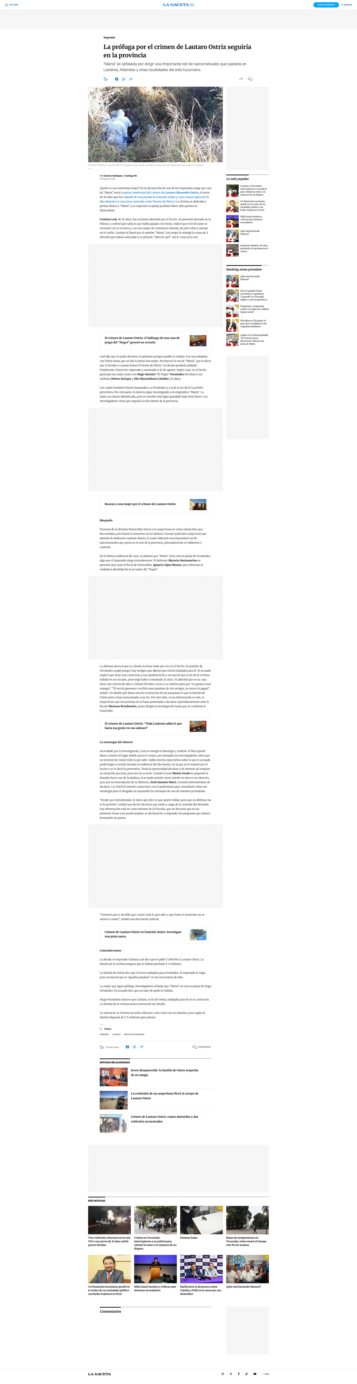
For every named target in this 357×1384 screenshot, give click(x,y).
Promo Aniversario (326, 5)
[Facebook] (239, 1374)
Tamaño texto (112, 1047)
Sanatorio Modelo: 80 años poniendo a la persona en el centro (254, 248)
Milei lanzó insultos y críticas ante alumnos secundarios (251, 219)
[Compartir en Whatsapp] (123, 80)
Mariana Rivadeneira (134, 1034)
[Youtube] (255, 1374)
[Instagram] (223, 1374)
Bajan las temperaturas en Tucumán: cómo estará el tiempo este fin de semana (246, 1241)
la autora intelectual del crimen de (159, 192)
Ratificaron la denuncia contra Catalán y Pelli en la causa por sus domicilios (200, 1290)
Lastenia (116, 1034)
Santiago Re (131, 175)
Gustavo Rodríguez (113, 175)
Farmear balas (188, 1237)
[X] (231, 1374)
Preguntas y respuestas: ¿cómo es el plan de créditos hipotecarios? (254, 309)
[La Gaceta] (178, 5)
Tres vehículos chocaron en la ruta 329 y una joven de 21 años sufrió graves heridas (109, 1241)
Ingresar (348, 5)
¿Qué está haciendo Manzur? (243, 1286)
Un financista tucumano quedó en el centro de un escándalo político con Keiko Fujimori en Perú (109, 1290)
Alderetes (104, 1034)
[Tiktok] (246, 1374)
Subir (266, 1374)
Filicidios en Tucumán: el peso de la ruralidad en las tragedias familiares (253, 323)
